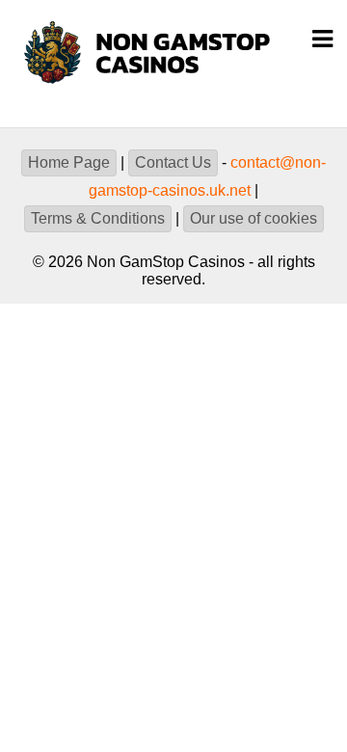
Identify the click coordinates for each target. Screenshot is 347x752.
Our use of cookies (253, 218)
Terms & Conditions (98, 218)
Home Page (69, 162)
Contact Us (173, 162)
